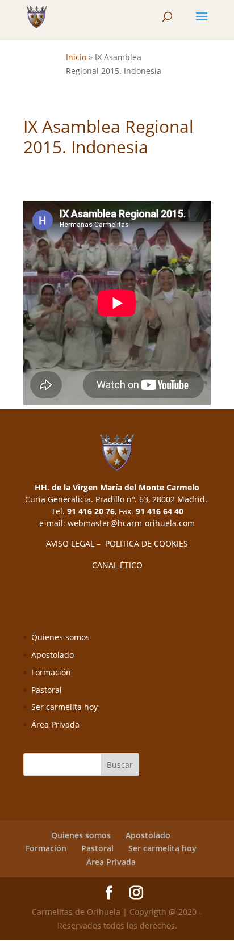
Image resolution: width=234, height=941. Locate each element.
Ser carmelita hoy (64, 706)
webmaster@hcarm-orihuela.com (131, 523)
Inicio (76, 57)
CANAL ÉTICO (117, 565)
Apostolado (52, 654)
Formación (51, 672)
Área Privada (55, 724)
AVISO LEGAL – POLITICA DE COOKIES (117, 543)
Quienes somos (60, 637)
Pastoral (46, 689)
